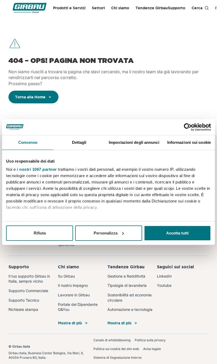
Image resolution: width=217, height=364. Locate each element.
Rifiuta (40, 233)
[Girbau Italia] (30, 8)
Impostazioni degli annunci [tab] (134, 142)
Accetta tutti (177, 233)
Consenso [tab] (27, 142)
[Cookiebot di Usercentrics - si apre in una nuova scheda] (188, 127)
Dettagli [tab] (79, 142)
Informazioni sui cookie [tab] (189, 142)
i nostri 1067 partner (37, 169)
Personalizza (105, 233)
